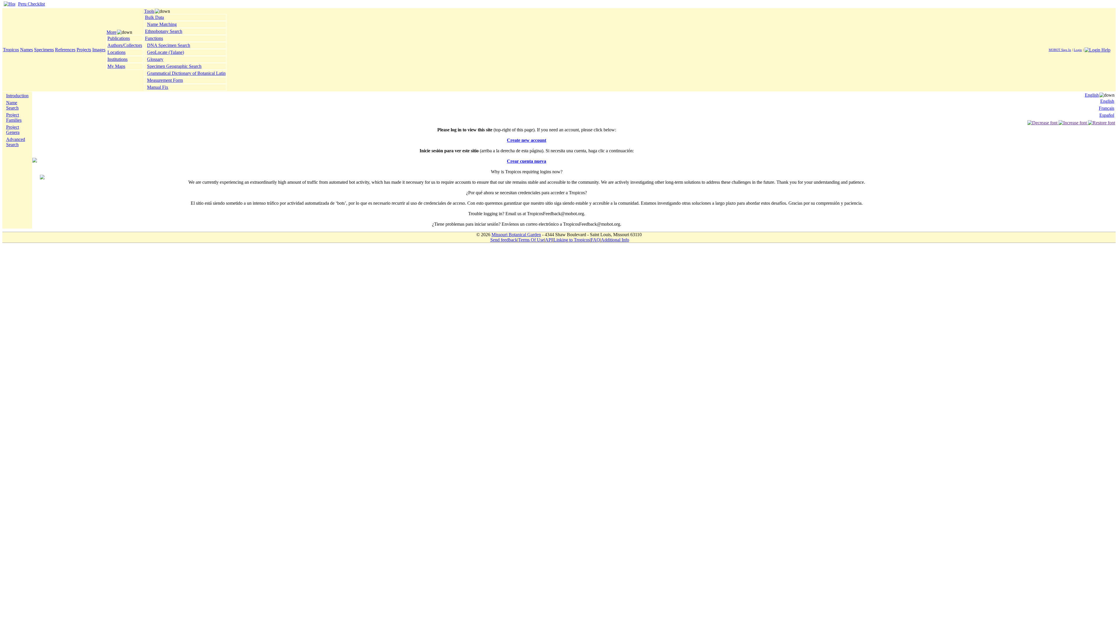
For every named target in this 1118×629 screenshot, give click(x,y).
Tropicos (11, 49)
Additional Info (615, 239)
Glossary (155, 59)
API (549, 239)
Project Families (14, 117)
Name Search (12, 105)
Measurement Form (165, 80)
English (1092, 95)
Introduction (17, 95)
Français (1106, 108)
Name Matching (162, 24)
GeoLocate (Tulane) (165, 52)
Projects (84, 49)
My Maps (116, 66)
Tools (149, 11)
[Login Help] (1097, 49)
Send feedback (503, 239)
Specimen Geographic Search (174, 66)
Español (1106, 115)
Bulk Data (154, 17)
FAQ (595, 239)
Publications (118, 38)
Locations (116, 52)
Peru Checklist (31, 3)
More (111, 32)
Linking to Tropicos (571, 239)
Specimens (44, 49)
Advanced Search (15, 142)
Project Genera (13, 130)
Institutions (117, 59)
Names (26, 49)
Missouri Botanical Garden (516, 234)
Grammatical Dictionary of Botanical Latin (186, 73)
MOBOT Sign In (1060, 50)
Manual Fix (157, 87)
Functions (154, 38)
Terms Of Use (531, 239)
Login (1078, 50)
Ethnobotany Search (163, 31)
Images (98, 49)
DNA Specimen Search (168, 45)
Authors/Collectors (124, 45)
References (65, 49)
